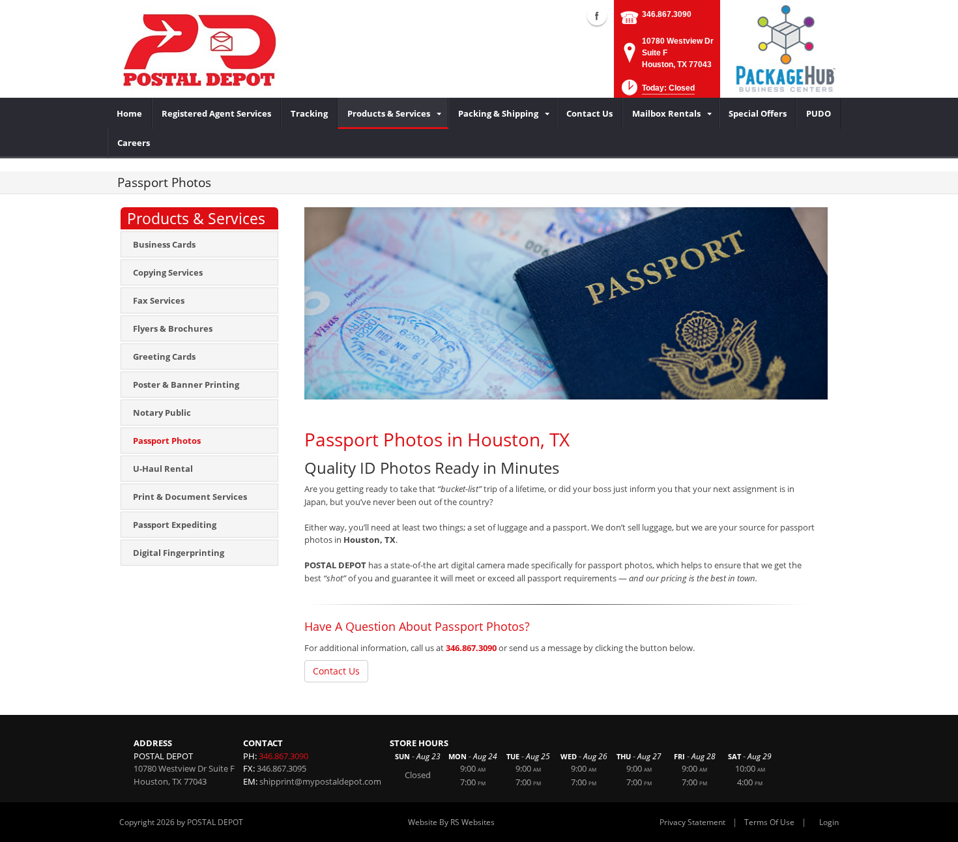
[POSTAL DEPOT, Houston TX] (200, 49)
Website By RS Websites (451, 822)
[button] (657, 92)
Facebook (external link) (597, 15)
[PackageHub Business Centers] (785, 47)
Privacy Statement (692, 822)
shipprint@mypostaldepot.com (320, 781)
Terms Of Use (769, 822)
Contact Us (336, 671)
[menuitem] (130, 113)
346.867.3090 (666, 14)
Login (829, 822)
